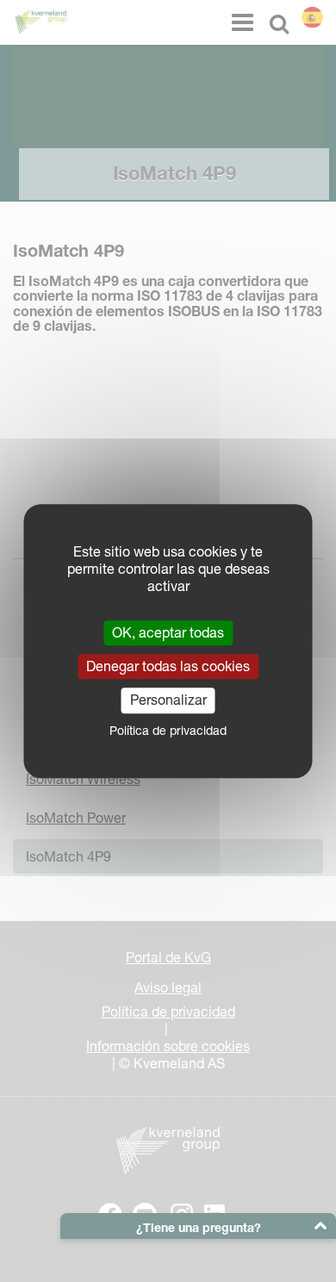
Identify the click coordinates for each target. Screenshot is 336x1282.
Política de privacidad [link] (168, 730)
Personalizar (168, 700)
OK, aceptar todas (168, 632)
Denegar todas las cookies (168, 666)
